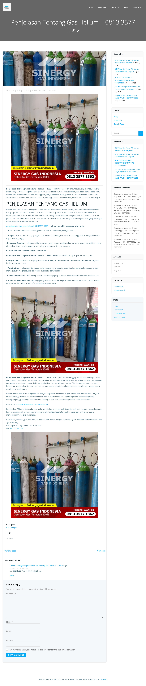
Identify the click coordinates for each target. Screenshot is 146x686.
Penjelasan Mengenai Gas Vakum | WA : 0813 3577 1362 (126, 233)
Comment (11, 593)
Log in (116, 306)
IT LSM (11, 90)
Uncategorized (119, 290)
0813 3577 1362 (17, 428)
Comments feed (120, 313)
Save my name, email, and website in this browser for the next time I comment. (42, 650)
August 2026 (118, 263)
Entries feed (118, 310)
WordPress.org (119, 317)
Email (9, 631)
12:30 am (37, 90)
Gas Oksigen (11, 527)
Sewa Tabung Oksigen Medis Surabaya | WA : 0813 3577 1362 (36, 565)
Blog (115, 116)
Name (9, 622)
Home (91, 7)
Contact (137, 7)
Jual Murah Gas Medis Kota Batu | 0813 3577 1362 (127, 199)
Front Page (118, 120)
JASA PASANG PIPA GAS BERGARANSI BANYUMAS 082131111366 (124, 80)
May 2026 (117, 270)
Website (9, 640)
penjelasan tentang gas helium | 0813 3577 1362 (27, 226)
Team (126, 7)
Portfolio (115, 7)
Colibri (104, 679)
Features (102, 7)
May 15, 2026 (24, 90)
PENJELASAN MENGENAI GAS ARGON (32, 404)
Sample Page (119, 124)
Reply (12, 575)
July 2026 (117, 267)
